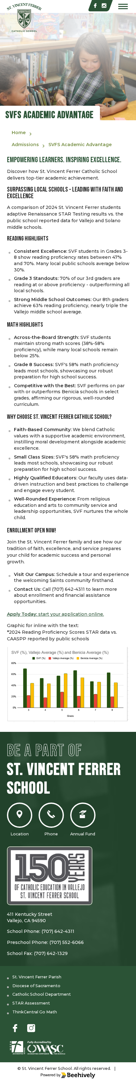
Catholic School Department (41, 994)
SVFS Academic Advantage (80, 144)
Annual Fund (82, 834)
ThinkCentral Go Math (34, 1012)
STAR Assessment (31, 1003)
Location (19, 834)
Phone (51, 834)
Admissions (25, 144)
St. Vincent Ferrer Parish (36, 977)
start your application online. (55, 614)
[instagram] (104, 6)
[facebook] (95, 6)
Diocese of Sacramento (36, 985)
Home (19, 132)
